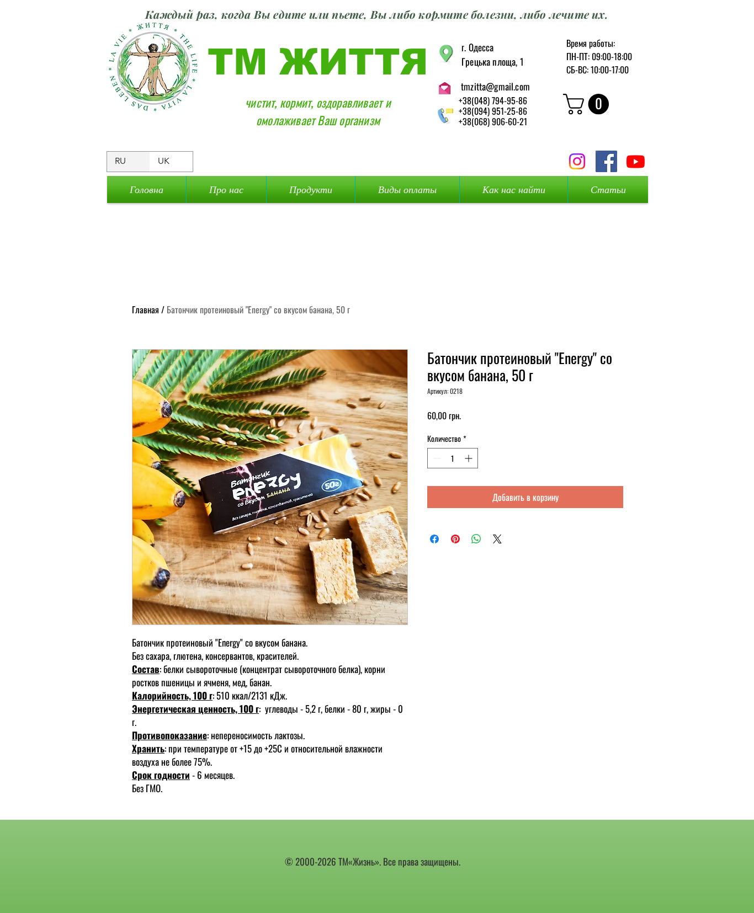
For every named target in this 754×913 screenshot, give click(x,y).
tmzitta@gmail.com (495, 86)
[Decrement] (436, 458)
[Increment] (469, 458)
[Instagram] (577, 161)
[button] (588, 104)
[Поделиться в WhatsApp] (476, 539)
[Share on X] (497, 539)
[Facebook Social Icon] (606, 161)
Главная (145, 309)
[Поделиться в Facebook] (434, 539)
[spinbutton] (453, 458)
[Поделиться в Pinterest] (455, 539)
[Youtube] (635, 161)
